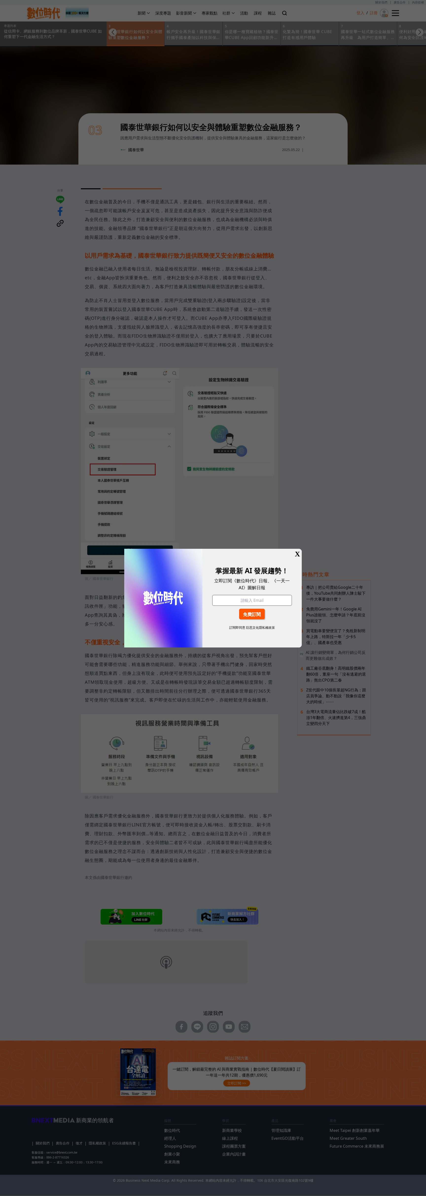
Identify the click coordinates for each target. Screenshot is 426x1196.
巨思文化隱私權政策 (260, 627)
